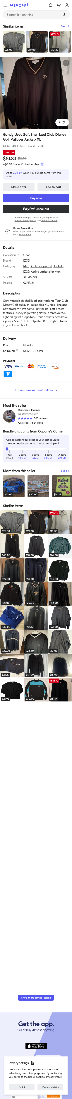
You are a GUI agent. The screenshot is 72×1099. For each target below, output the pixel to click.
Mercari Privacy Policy (25, 220)
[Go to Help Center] (18, 255)
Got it (21, 1087)
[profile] (67, 5)
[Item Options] (66, 63)
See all (65, 470)
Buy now (36, 198)
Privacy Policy (54, 1076)
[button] (50, 5)
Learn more (25, 234)
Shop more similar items (36, 997)
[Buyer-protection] (42, 164)
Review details (50, 1087)
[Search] (63, 14)
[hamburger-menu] (5, 5)
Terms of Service (49, 220)
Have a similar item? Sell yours (36, 390)
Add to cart (53, 187)
